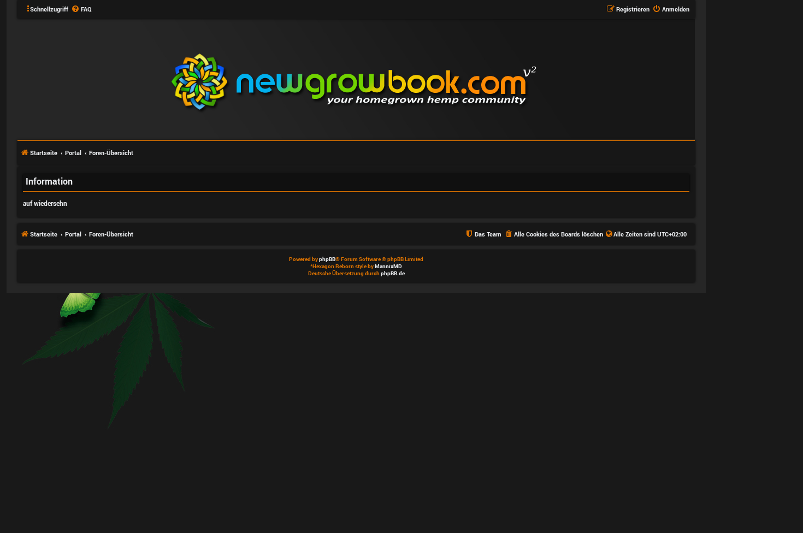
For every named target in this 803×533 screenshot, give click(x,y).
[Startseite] (419, 79)
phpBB (327, 259)
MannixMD (388, 266)
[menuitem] (81, 9)
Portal (73, 153)
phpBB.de (393, 273)
